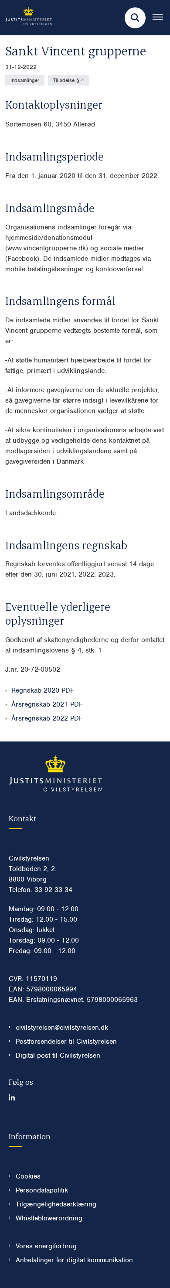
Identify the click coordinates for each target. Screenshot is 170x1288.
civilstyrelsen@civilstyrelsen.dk (62, 1027)
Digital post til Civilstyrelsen (58, 1055)
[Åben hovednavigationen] (161, 17)
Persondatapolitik (42, 1190)
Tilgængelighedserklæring (56, 1204)
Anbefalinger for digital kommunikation (74, 1260)
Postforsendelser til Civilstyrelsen (66, 1041)
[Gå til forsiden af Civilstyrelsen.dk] (26, 17)
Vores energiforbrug (46, 1246)
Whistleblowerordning (49, 1218)
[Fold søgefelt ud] (135, 17)
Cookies (28, 1176)
